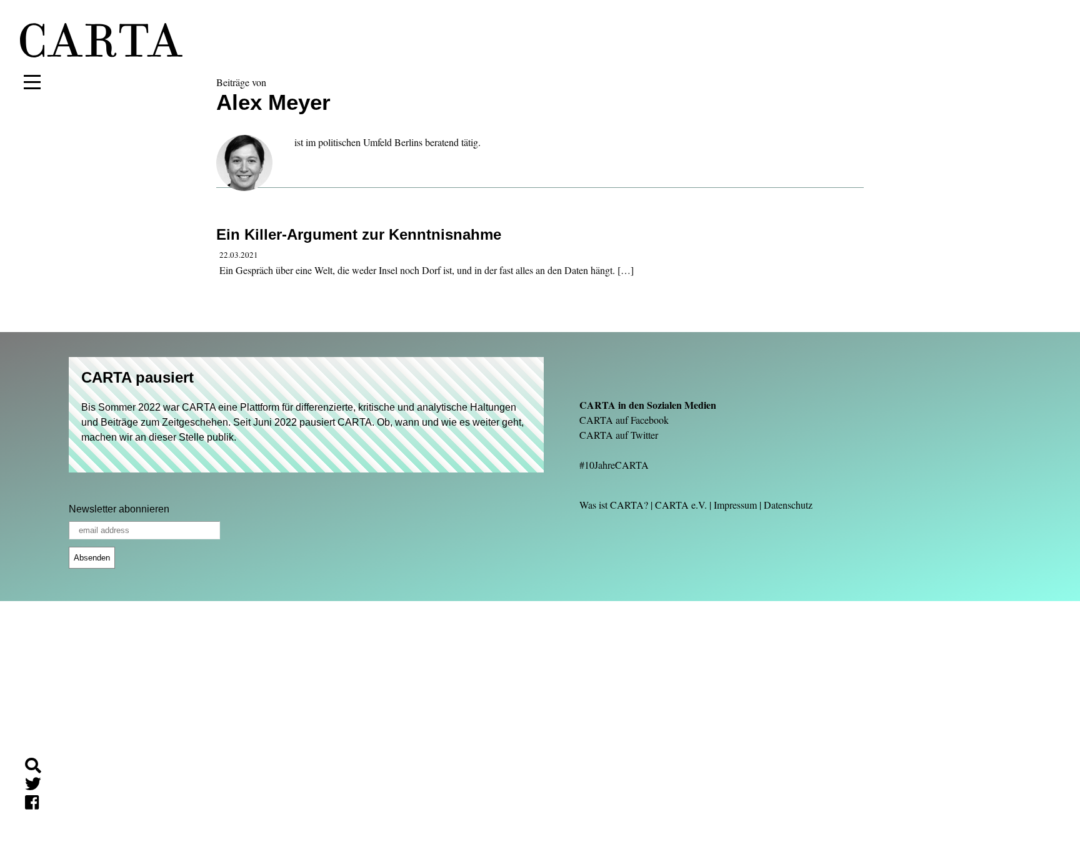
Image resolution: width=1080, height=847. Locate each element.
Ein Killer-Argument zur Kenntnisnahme (358, 234)
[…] (626, 270)
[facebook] (36, 804)
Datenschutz (788, 504)
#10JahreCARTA (614, 464)
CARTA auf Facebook (624, 419)
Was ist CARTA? (613, 504)
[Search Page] (38, 767)
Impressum (735, 504)
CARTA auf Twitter (618, 434)
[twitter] (38, 786)
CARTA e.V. (681, 504)
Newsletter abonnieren (119, 509)
